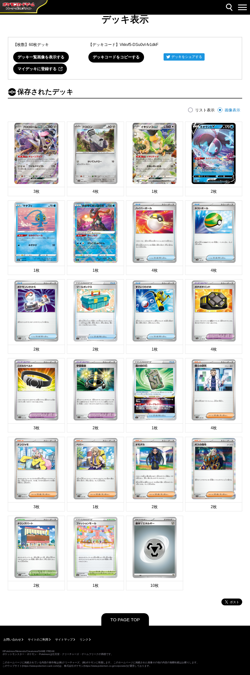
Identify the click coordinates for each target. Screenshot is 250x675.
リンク (84, 639)
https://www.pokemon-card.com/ (40, 665)
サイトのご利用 (38, 639)
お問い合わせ (12, 639)
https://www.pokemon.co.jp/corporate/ (105, 665)
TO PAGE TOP (125, 619)
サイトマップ (64, 639)
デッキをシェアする (186, 57)
